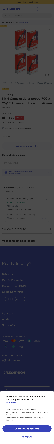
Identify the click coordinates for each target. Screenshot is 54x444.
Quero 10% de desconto (27, 428)
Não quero (27, 436)
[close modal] (50, 394)
